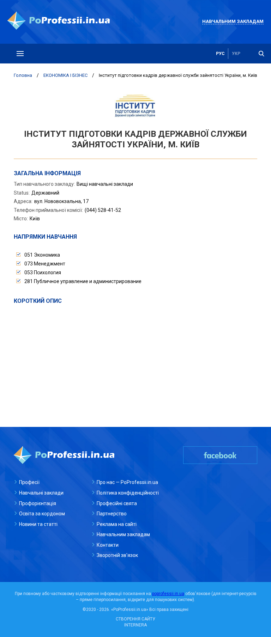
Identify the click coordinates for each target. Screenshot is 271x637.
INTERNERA (135, 625)
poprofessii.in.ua (168, 593)
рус (220, 53)
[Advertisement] (135, 357)
